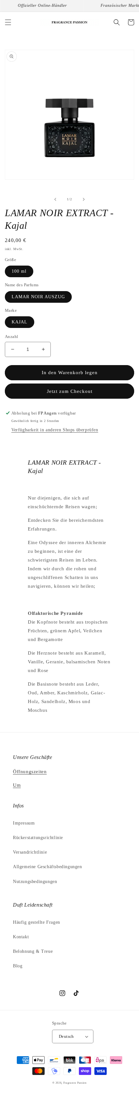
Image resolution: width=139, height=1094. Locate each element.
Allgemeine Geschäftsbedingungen (47, 866)
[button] (8, 22)
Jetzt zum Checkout (69, 391)
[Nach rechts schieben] (84, 199)
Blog (17, 965)
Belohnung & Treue (33, 951)
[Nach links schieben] (55, 199)
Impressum (24, 823)
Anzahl (11, 336)
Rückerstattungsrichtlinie (38, 837)
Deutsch (66, 1036)
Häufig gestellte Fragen (36, 922)
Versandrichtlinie (30, 852)
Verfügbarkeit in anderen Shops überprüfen (54, 429)
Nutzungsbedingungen (35, 881)
